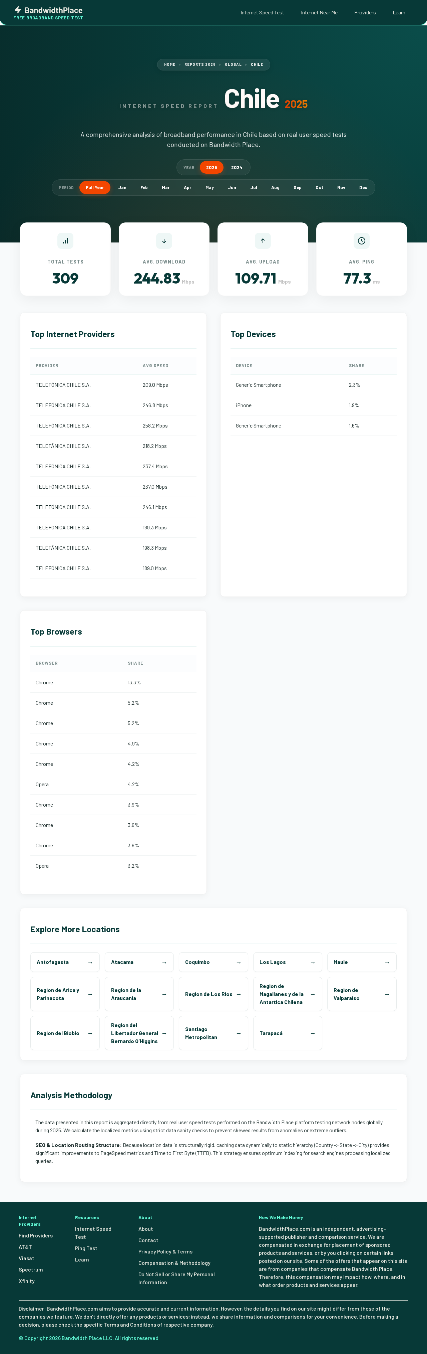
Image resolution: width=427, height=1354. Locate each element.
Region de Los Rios (209, 994)
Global (233, 64)
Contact (148, 1240)
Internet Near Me (319, 12)
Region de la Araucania (126, 994)
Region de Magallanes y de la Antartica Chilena (282, 994)
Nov (341, 187)
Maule (341, 962)
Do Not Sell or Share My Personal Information (176, 1278)
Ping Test (86, 1248)
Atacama (122, 962)
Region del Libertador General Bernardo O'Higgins (134, 1033)
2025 (211, 167)
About (145, 1228)
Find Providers (36, 1235)
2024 (237, 167)
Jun (232, 187)
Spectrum (31, 1269)
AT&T (25, 1246)
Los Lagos (273, 962)
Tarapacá (271, 1033)
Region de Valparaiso (347, 994)
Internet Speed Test (262, 12)
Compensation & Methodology (174, 1262)
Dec (363, 187)
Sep (298, 187)
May (209, 187)
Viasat (26, 1258)
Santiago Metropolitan (201, 1033)
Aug (275, 187)
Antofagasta (53, 962)
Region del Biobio (58, 1033)
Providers (365, 12)
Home (169, 64)
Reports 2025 (200, 64)
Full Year (95, 187)
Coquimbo (197, 962)
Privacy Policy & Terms (165, 1251)
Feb (144, 187)
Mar (166, 187)
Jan (122, 187)
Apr (187, 187)
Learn (399, 12)
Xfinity (27, 1281)
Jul (253, 187)
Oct (319, 187)
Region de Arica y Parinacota (58, 994)
